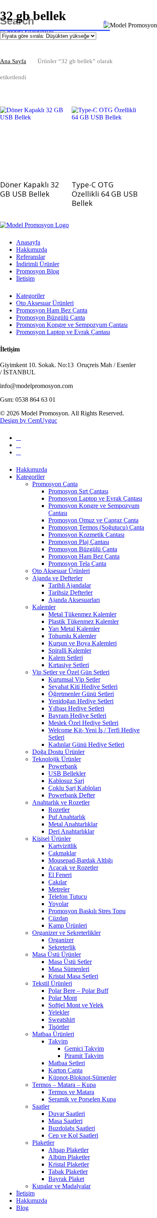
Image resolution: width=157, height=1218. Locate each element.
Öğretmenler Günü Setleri (81, 693)
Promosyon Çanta (55, 484)
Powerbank (62, 766)
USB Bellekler (67, 773)
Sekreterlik (62, 947)
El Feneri (60, 874)
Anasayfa (28, 242)
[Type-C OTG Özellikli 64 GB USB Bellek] (105, 140)
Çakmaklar (62, 853)
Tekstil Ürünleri (52, 983)
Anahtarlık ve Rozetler (61, 802)
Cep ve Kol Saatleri (73, 1135)
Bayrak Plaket (66, 1178)
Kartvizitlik (62, 845)
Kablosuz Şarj (66, 780)
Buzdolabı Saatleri (71, 1128)
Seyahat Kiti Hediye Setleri (83, 686)
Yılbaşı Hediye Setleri (76, 708)
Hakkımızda (31, 249)
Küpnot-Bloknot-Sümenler (82, 1077)
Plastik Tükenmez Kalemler (83, 621)
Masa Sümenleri (68, 968)
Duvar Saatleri (66, 1113)
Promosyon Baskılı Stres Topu (87, 911)
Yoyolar (58, 903)
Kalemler (44, 607)
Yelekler (58, 1012)
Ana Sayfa (13, 61)
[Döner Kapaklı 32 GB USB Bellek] (33, 140)
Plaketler (43, 1142)
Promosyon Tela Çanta (77, 563)
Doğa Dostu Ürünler (58, 751)
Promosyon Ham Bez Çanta (51, 310)
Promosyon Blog (37, 271)
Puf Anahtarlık (66, 816)
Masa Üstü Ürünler (56, 954)
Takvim (58, 1041)
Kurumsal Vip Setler (74, 679)
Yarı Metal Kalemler (74, 628)
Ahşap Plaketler (68, 1149)
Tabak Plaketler (68, 1171)
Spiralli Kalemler (69, 650)
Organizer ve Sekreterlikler (66, 932)
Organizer (61, 940)
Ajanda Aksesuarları (74, 599)
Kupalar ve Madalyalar (61, 1186)
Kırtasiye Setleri (68, 664)
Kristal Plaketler (68, 1164)
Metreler (59, 889)
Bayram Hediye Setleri (77, 715)
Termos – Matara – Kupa (64, 1084)
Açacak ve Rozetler (73, 867)
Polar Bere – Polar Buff (78, 990)
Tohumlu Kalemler (72, 636)
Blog (22, 1207)
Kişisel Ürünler (51, 838)
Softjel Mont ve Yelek (75, 1005)
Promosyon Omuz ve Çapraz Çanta (93, 520)
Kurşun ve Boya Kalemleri (82, 643)
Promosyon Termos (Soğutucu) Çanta (96, 527)
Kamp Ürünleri (67, 925)
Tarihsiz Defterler (70, 592)
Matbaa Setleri (66, 1063)
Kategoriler (30, 295)
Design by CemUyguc (28, 420)
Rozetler (59, 809)
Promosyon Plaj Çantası (78, 541)
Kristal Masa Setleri (73, 976)
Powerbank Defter (71, 795)
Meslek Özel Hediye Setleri (83, 722)
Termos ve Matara (71, 1092)
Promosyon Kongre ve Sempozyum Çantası (72, 324)
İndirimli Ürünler (37, 264)
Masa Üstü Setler (70, 961)
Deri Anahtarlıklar (71, 831)
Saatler (41, 1106)
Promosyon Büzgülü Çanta (50, 317)
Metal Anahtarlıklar (72, 824)
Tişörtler (58, 1026)
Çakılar (57, 882)
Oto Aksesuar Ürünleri (45, 303)
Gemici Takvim (84, 1048)
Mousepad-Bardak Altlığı (80, 860)
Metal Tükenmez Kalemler (82, 614)
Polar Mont (62, 997)
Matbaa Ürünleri (53, 1034)
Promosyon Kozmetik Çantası (86, 534)
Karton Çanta (65, 1070)
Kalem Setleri (65, 657)
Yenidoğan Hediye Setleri (81, 701)
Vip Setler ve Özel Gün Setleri (70, 672)
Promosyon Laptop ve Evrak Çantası (63, 332)
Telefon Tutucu (67, 896)
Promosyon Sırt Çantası (78, 491)
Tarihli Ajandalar (69, 585)
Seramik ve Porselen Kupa (82, 1099)
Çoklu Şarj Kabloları (74, 788)
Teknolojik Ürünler (56, 759)
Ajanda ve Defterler (57, 578)
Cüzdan (58, 918)
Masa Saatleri (65, 1120)
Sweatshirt (61, 1019)
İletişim (25, 278)
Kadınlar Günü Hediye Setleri (86, 744)
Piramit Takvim (83, 1055)
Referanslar (30, 256)
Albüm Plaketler (69, 1157)
